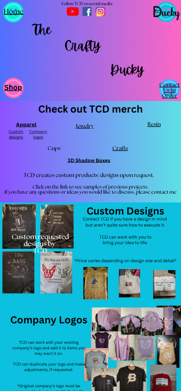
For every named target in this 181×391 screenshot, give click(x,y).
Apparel (26, 124)
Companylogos (38, 134)
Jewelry (84, 126)
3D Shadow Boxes (89, 160)
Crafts (120, 148)
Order (169, 96)
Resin (154, 124)
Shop (13, 87)
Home (13, 11)
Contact (169, 85)
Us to (169, 90)
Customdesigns (16, 134)
